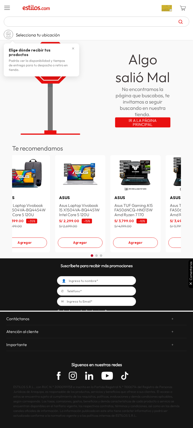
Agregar (25, 243)
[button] (11, 8)
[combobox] (96, 22)
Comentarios (191, 270)
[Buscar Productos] (180, 21)
